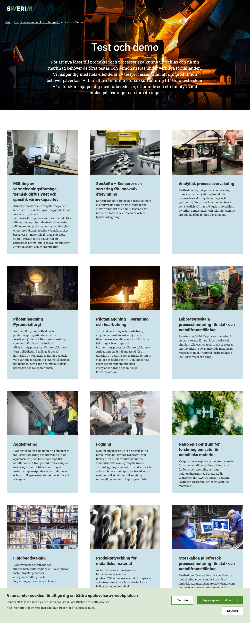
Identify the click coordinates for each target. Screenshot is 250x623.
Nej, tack (232, 611)
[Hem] (24, 8)
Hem (8, 22)
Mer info (182, 600)
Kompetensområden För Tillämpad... (37, 22)
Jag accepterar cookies (216, 600)
